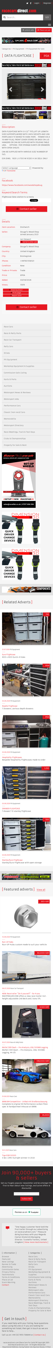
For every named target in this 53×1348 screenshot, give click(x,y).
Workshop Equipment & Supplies (19, 366)
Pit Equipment (18, 49)
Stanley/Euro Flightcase (12, 860)
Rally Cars (8, 346)
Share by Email (17, 290)
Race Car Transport (12, 340)
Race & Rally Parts (12, 333)
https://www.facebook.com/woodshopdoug (22, 185)
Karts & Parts (10, 379)
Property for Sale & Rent (15, 445)
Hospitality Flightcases (12, 757)
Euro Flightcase (8, 654)
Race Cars (8, 327)
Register (47, 3)
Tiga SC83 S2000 (9, 1155)
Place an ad (44, 30)
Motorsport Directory (14, 425)
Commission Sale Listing (15, 373)
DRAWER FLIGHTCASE (11, 809)
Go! (47, 17)
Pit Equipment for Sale (35, 49)
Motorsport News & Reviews (17, 392)
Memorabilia (10, 419)
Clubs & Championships (15, 438)
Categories (6, 49)
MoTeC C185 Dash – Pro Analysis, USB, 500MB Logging (25, 1047)
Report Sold (16, 295)
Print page (16, 293)
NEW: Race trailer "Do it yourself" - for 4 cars (21, 994)
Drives (7, 353)
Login (36, 3)
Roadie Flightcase (9, 706)
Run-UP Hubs (7, 942)
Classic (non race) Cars (14, 412)
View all (41, 889)
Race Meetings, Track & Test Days (19, 432)
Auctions (8, 386)
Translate (11, 171)
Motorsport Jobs (11, 399)
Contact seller (28, 208)
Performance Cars (12, 405)
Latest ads (29, 30)
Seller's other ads (29, 242)
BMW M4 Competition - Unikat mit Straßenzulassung (24, 1102)
